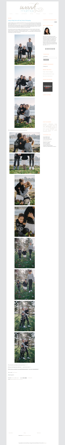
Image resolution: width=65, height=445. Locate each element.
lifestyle (38, 13)
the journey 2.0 (49, 130)
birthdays (44, 125)
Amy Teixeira (15, 372)
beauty (56, 124)
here (22, 367)
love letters (24, 13)
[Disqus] (24, 393)
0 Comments (30, 377)
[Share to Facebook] (25, 377)
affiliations (51, 124)
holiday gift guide (45, 127)
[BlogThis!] (23, 377)
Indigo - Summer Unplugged (48, 71)
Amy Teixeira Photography (20, 24)
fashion (54, 125)
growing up (54, 126)
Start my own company (47, 141)
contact (51, 13)
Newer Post (11, 433)
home (11, 13)
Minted (26, 365)
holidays (14, 379)
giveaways (49, 126)
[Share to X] (24, 377)
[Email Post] (21, 377)
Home (25, 433)
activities (45, 124)
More (48, 44)
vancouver (21, 379)
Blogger (45, 443)
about (17, 13)
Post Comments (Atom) (27, 435)
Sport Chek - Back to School (47, 76)
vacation (55, 130)
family (31, 13)
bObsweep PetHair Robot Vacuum (48, 74)
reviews (52, 129)
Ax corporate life (46, 140)
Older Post (39, 433)
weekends (49, 131)
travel (44, 13)
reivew (17, 379)
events (48, 125)
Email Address (45, 56)
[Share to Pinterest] (26, 377)
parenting (47, 129)
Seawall (29, 30)
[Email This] (22, 377)
